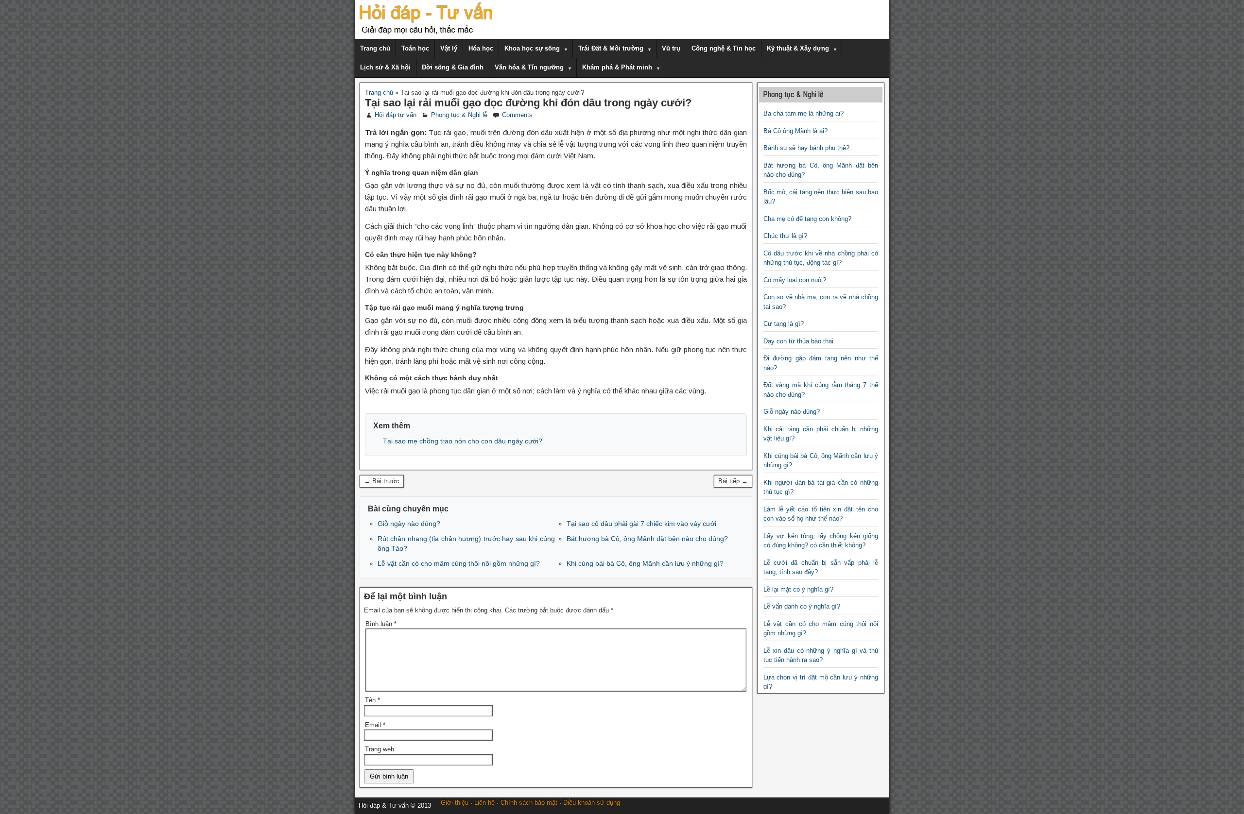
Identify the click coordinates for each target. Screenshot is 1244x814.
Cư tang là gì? (783, 323)
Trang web (379, 749)
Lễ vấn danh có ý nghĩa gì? (801, 606)
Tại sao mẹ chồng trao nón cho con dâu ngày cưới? (462, 441)
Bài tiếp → (733, 481)
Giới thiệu (454, 802)
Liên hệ (484, 802)
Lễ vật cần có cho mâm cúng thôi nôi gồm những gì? (459, 563)
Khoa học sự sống (532, 48)
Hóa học (480, 48)
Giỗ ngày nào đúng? (409, 523)
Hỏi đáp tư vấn (395, 115)
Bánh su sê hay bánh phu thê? (806, 148)
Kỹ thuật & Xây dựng (798, 48)
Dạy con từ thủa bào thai (798, 341)
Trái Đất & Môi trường (610, 48)
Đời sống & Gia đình (453, 67)
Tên (372, 700)
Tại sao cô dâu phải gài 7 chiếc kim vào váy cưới (641, 523)
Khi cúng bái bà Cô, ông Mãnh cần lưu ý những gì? (645, 563)
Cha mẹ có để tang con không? (807, 218)
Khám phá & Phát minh (617, 67)
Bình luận (381, 623)
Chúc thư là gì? (785, 235)
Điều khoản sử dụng (591, 802)
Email (375, 725)
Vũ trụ (671, 48)
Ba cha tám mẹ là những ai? (803, 113)
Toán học (415, 48)
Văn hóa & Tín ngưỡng (529, 67)
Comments (517, 115)
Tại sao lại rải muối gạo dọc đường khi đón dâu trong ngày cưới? (528, 103)
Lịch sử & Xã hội (385, 67)
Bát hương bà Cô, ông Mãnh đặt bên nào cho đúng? (647, 539)
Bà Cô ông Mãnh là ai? (795, 131)
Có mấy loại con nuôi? (794, 280)
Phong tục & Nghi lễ (459, 115)
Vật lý (448, 48)
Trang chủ (375, 48)
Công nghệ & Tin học (723, 48)
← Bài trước (381, 481)
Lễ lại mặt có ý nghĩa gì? (798, 589)
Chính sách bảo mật (529, 802)
